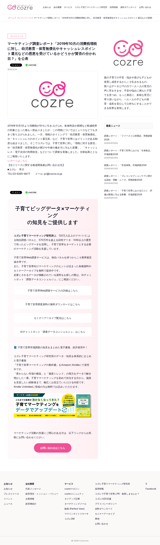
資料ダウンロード (128, 7)
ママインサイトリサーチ (77, 513)
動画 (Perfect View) (75, 508)
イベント (8, 498)
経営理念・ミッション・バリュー (41, 493)
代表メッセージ (33, 488)
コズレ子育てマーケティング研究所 (91, 7)
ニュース (8, 503)
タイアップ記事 (72, 498)
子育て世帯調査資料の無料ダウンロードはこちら (52, 304)
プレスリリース (11, 493)
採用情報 (114, 7)
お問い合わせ (145, 7)
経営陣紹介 (30, 503)
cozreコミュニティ (74, 493)
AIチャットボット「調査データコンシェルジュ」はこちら (52, 331)
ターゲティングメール (75, 503)
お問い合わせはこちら (52, 447)
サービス (68, 7)
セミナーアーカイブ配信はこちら (52, 318)
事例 (97, 518)
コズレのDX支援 (103, 498)
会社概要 (57, 7)
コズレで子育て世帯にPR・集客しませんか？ (117, 493)
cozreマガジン (72, 488)
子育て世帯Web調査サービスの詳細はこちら (53, 290)
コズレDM (70, 518)
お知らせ (47, 7)
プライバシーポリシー (106, 503)
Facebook (151, 488)
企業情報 (29, 498)
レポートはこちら (18, 160)
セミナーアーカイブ (105, 513)
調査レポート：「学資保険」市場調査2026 (125, 165)
